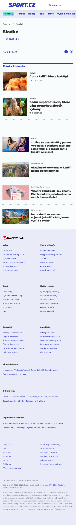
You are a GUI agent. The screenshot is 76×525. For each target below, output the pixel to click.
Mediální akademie (49, 456)
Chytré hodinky (33, 428)
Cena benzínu (51, 370)
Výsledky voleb (9, 258)
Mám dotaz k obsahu (49, 452)
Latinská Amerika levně (13, 348)
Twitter (6, 460)
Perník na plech (47, 311)
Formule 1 (7, 307)
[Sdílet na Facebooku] (66, 52)
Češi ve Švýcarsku (11, 344)
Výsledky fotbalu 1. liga (13, 295)
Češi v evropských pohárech (15, 374)
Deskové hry (8, 428)
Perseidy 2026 (37, 370)
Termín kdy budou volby (14, 262)
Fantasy (8, 13)
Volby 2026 (8, 251)
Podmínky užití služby (50, 445)
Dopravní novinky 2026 (50, 340)
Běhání (33, 73)
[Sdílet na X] (71, 52)
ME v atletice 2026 (11, 303)
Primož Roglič (46, 266)
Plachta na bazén (17, 397)
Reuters (61, 485)
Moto (51, 13)
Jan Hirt (43, 258)
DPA (55, 485)
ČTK (50, 485)
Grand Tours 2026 (48, 270)
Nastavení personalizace (51, 464)
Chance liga (8, 292)
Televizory (20, 428)
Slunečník (42, 397)
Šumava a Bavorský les (13, 340)
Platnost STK (45, 352)
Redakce (7, 445)
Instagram (7, 456)
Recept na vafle (47, 307)
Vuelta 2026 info (47, 251)
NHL (5, 311)
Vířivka (42, 401)
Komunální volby (10, 270)
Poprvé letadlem (10, 337)
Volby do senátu (10, 266)
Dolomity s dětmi (11, 352)
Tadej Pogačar (46, 262)
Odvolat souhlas (47, 460)
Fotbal (21, 13)
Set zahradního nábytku (14, 401)
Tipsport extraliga (11, 299)
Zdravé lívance (47, 299)
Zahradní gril (32, 401)
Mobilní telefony (10, 423)
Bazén (5, 397)
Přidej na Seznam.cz (12, 468)
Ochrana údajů (47, 448)
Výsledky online (66, 13)
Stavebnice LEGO (27, 423)
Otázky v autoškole (48, 348)
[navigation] (4, 5)
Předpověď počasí (22, 370)
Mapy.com (7, 370)
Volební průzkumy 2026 (13, 254)
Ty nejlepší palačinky (49, 292)
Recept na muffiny (48, 295)
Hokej (31, 13)
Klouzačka (53, 397)
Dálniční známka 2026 (50, 337)
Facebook (7, 452)
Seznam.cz (55, 5)
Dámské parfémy (44, 423)
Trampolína (32, 397)
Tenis (42, 13)
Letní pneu (58, 423)
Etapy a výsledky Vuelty (51, 254)
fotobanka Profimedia (12, 488)
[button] (15, 81)
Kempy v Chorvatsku (12, 333)
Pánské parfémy (48, 428)
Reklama (7, 464)
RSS (4, 448)
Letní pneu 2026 (47, 333)
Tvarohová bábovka (49, 303)
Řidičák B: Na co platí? (50, 344)
